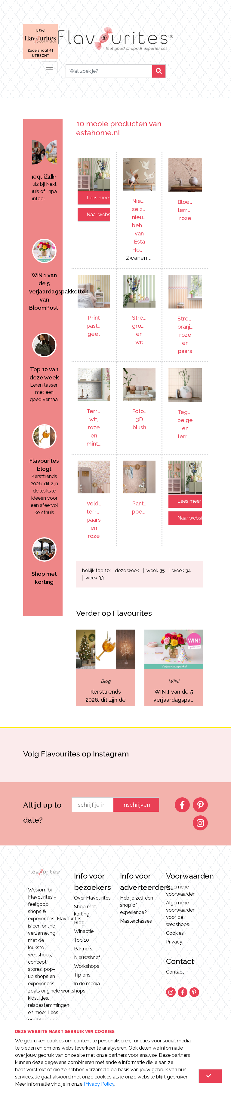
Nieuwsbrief (87, 957)
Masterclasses (136, 921)
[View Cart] (210, 1076)
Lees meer (98, 198)
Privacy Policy (99, 1084)
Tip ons (82, 975)
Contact (175, 972)
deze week (127, 570)
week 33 (94, 578)
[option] (44, 157)
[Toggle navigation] (49, 67)
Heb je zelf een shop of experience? (136, 905)
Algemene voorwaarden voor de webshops (181, 913)
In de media (87, 983)
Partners (83, 949)
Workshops (86, 966)
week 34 (181, 570)
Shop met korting (85, 910)
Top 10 (81, 940)
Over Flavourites (92, 898)
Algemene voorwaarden (181, 890)
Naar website (98, 214)
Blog (79, 922)
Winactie (84, 931)
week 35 (155, 570)
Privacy (174, 942)
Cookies (175, 933)
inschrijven (136, 805)
